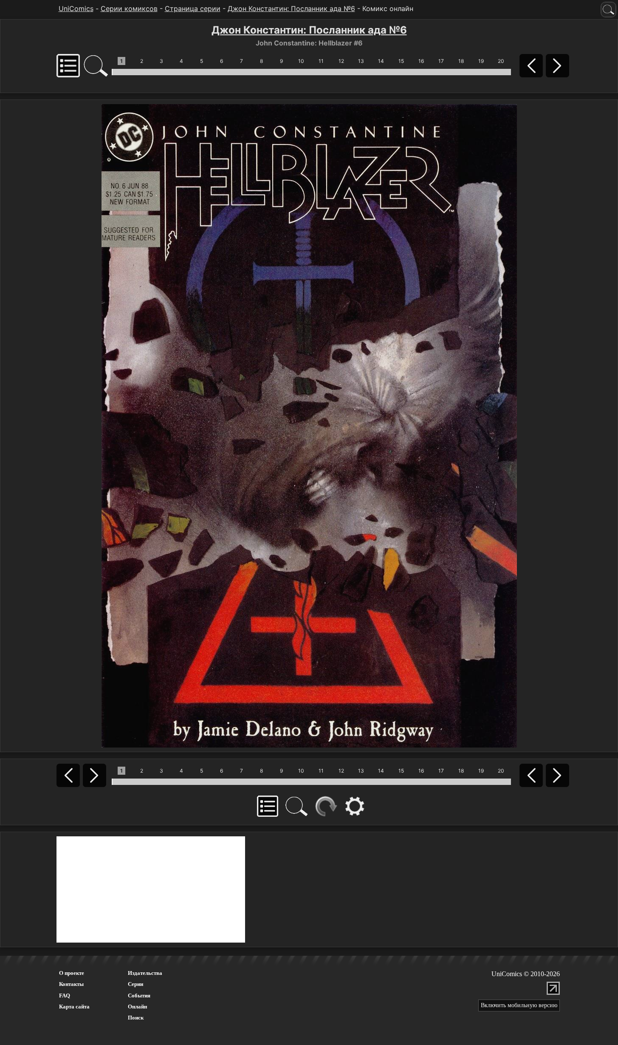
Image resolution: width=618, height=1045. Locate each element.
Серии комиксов (129, 8)
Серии (135, 984)
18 (461, 61)
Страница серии (192, 8)
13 (361, 61)
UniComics (76, 8)
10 (301, 61)
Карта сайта (74, 1006)
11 (321, 61)
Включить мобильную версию (519, 1005)
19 (481, 61)
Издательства (145, 973)
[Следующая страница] (309, 425)
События (139, 995)
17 (441, 61)
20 (501, 61)
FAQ (64, 995)
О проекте (71, 973)
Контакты (71, 984)
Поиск (136, 1017)
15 (401, 61)
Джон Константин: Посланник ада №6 (291, 8)
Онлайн (137, 1006)
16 (421, 61)
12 (341, 61)
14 (381, 61)
